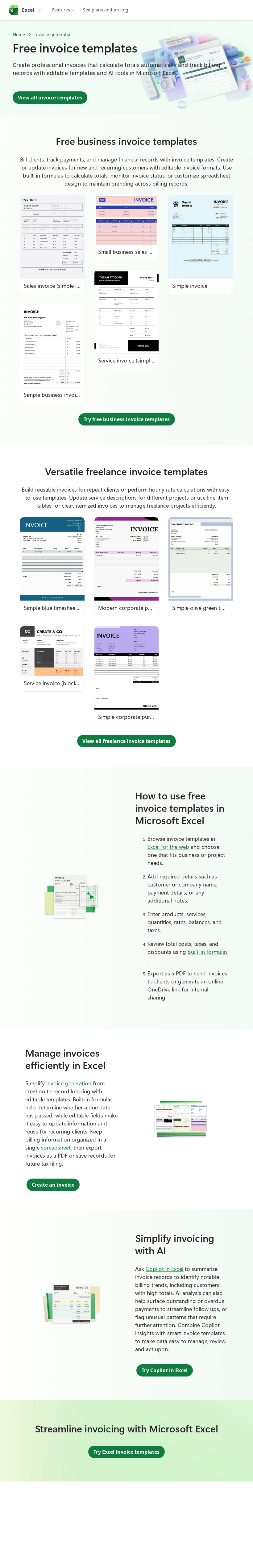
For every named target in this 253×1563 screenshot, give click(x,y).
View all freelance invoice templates (126, 741)
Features (61, 10)
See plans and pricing (105, 10)
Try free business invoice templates (127, 419)
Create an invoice (53, 1184)
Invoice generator (52, 34)
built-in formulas (208, 951)
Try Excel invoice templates (126, 1451)
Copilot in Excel (164, 1268)
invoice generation (68, 1083)
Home (19, 34)
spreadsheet (56, 1147)
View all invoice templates (50, 97)
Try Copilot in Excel (165, 1370)
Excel (28, 9)
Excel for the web (168, 846)
